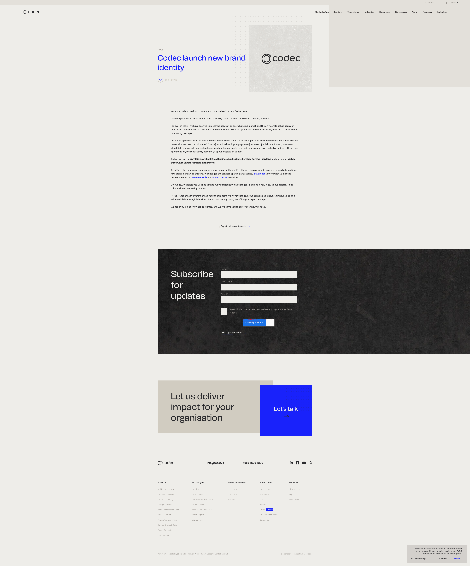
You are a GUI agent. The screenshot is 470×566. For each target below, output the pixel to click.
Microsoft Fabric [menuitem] (198, 505)
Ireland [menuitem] (454, 3)
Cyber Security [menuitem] (163, 535)
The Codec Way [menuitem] (322, 12)
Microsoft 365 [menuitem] (197, 520)
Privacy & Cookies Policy (167, 554)
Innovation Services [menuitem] (237, 482)
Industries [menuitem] (369, 12)
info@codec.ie (215, 462)
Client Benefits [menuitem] (233, 494)
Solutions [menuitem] (338, 12)
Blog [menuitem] (290, 494)
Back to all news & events (233, 226)
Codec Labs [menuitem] (384, 12)
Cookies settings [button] (418, 558)
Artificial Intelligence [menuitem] (166, 489)
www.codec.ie (199, 177)
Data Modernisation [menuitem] (166, 515)
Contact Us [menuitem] (264, 520)
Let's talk (286, 408)
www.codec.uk (220, 177)
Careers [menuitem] (262, 510)
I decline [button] (442, 558)
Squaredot (260, 174)
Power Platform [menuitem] (198, 515)
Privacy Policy (456, 553)
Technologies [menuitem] (353, 12)
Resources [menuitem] (427, 12)
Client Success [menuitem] (294, 489)
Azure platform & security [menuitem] (202, 510)
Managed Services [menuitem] (165, 505)
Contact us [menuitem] (441, 12)
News (160, 50)
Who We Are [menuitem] (264, 494)
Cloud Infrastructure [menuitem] (165, 530)
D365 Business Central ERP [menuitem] (202, 499)
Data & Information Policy (188, 554)
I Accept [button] (458, 558)
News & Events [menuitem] (294, 499)
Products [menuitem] (231, 499)
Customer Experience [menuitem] (166, 494)
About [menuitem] (414, 12)
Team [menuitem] (262, 499)
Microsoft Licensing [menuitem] (165, 499)
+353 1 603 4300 (253, 462)
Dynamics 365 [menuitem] (197, 494)
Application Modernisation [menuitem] (168, 510)
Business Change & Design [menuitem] (168, 525)
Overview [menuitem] (195, 489)
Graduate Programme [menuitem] (268, 515)
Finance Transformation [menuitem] (167, 520)
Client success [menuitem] (400, 12)
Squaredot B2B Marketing (302, 554)
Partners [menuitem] (263, 505)
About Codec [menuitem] (266, 482)
